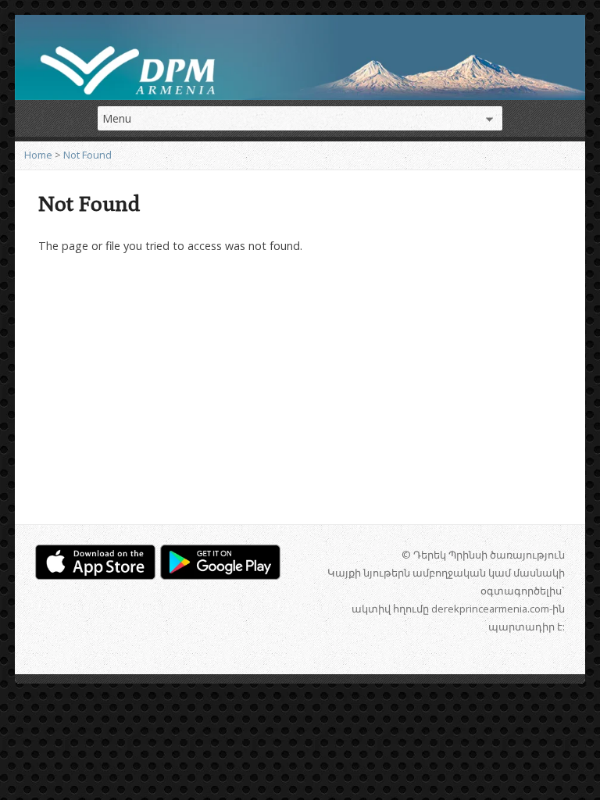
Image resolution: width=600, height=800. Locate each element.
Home (38, 155)
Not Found (87, 155)
